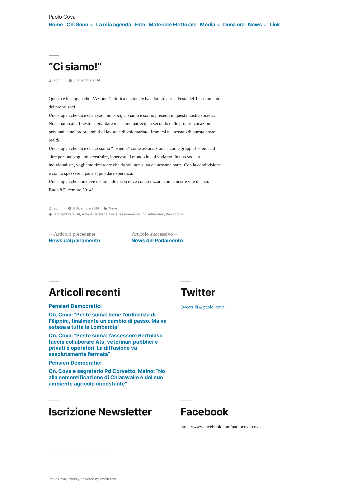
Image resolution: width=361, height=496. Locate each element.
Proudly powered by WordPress (92, 479)
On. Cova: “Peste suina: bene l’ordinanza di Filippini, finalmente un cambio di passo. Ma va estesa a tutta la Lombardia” (108, 320)
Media (207, 24)
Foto (140, 24)
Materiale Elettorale (173, 24)
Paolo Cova (62, 17)
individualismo (153, 214)
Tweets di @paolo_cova (202, 307)
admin (58, 80)
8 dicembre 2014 (67, 214)
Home (56, 24)
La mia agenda (113, 24)
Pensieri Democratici (75, 306)
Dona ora (234, 24)
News (255, 24)
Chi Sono (77, 24)
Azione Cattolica (94, 214)
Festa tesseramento (124, 214)
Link (275, 24)
